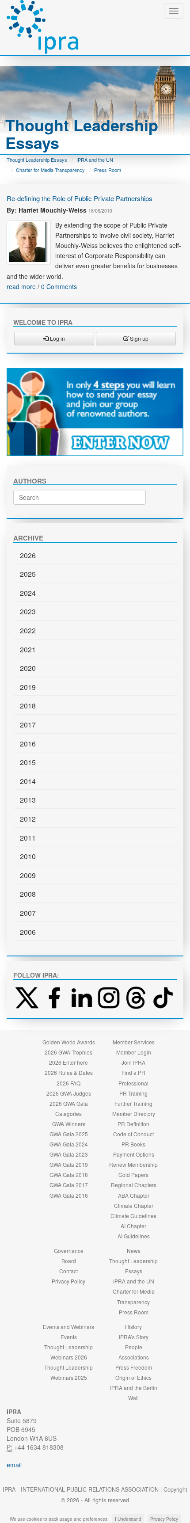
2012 (28, 819)
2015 (28, 762)
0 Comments (59, 286)
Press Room (107, 169)
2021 (28, 649)
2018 (28, 706)
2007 (28, 913)
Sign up (138, 338)
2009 (28, 875)
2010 (28, 856)
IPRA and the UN (94, 159)
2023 (28, 611)
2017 (28, 725)
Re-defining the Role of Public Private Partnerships (79, 198)
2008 (28, 894)
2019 (28, 687)
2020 (28, 668)
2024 (28, 593)
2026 (28, 555)
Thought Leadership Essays (37, 159)
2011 (28, 838)
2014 (28, 781)
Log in (57, 338)
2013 (28, 800)
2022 (28, 630)
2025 (28, 574)
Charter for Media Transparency (50, 169)
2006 (28, 932)
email (14, 1464)
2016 (28, 744)
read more (21, 286)
